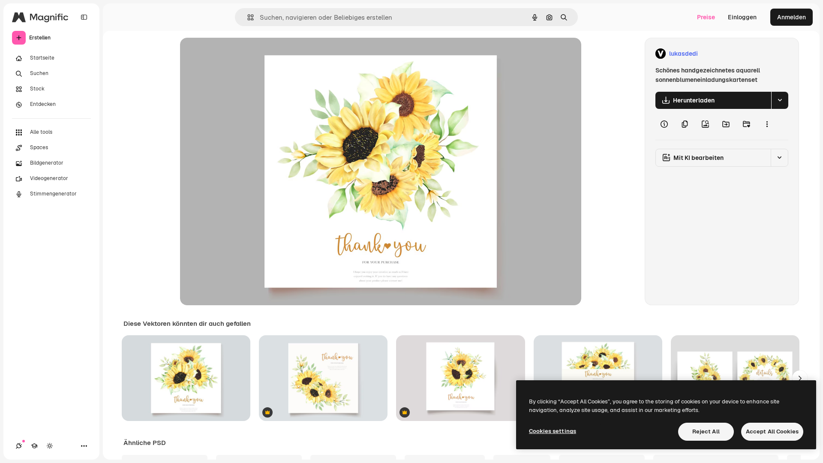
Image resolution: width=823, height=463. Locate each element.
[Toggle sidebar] (84, 17)
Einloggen (742, 17)
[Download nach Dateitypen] (779, 100)
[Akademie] (34, 446)
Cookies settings (552, 431)
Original (235, 54)
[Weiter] (800, 378)
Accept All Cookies (772, 431)
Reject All (706, 431)
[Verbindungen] (19, 446)
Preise (706, 17)
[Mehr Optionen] (766, 124)
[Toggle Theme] (50, 446)
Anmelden (791, 17)
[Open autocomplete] (247, 17)
